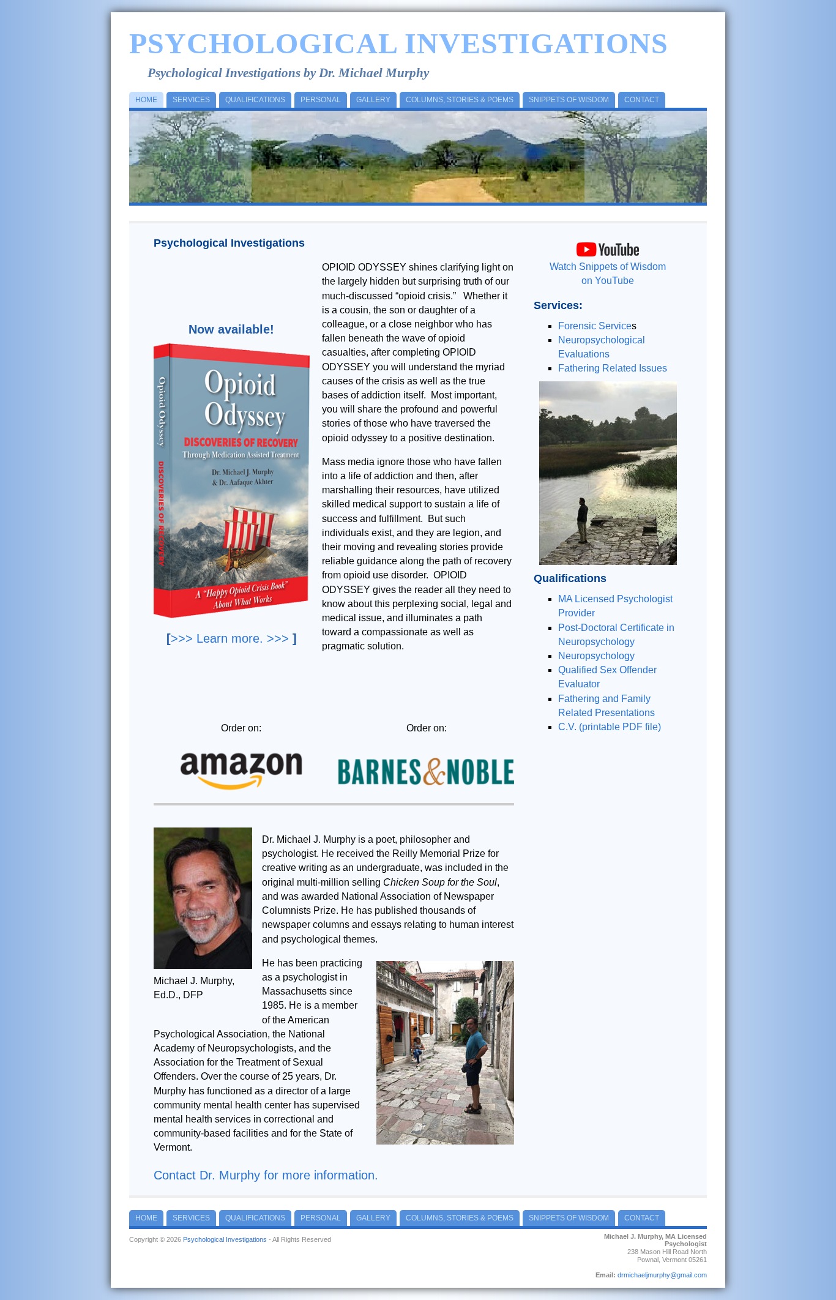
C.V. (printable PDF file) (609, 727)
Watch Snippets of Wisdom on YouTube (608, 273)
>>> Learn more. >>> (230, 638)
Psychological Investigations (398, 43)
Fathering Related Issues (612, 368)
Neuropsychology (596, 656)
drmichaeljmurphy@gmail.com (662, 1275)
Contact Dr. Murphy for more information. (266, 1175)
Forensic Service (595, 326)
